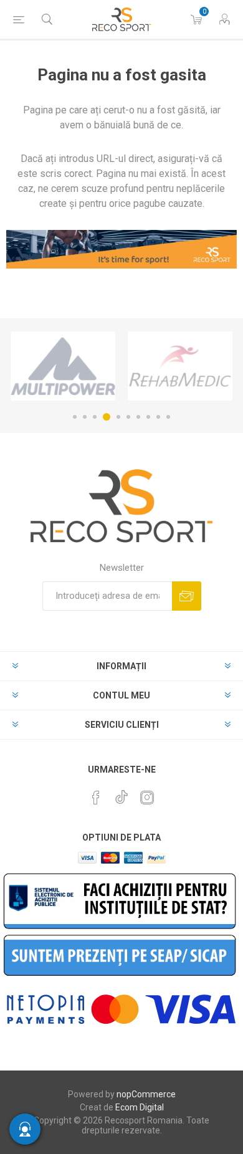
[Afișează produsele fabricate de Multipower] (63, 366)
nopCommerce (146, 1094)
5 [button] (118, 417)
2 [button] (85, 417)
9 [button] (158, 417)
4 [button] (106, 417)
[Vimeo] (121, 794)
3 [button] (95, 417)
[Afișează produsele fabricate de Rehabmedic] (180, 366)
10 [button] (168, 417)
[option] (63, 366)
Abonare (186, 596)
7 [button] (138, 417)
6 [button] (128, 417)
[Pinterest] (96, 798)
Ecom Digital (139, 1107)
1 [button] (75, 417)
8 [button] (148, 417)
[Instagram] (147, 798)
